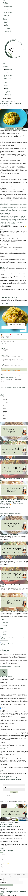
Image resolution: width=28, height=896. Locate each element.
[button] (21, 331)
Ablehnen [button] (7, 666)
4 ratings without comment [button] (13, 375)
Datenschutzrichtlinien (22, 801)
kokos (4, 417)
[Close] (1, 852)
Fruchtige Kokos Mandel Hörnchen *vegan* (13, 612)
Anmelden (14, 792)
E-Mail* (4, 787)
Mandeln (4, 403)
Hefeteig (4, 400)
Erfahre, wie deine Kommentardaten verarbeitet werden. (13, 387)
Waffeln (4, 408)
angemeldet (8, 379)
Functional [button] (2, 741)
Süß (7, 9)
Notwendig (3, 708)
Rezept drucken (20, 128)
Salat (4, 405)
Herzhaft (8, 11)
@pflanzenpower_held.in (5, 370)
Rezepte (5, 5)
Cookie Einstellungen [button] (13, 666)
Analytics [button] (2, 755)
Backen (6, 8)
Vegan (4, 406)
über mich (5, 2)
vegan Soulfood (8, 6)
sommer (4, 418)
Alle (3, 396)
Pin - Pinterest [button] (13, 334)
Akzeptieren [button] (2, 666)
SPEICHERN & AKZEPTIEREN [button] (6, 776)
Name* (4, 783)
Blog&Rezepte (6, 3)
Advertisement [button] (3, 763)
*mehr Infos (2, 509)
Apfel (4, 398)
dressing (4, 412)
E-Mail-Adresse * (3, 882)
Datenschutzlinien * (7, 795)
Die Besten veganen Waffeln (9, 534)
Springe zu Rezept (9, 128)
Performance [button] (2, 748)
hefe (4, 415)
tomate (4, 420)
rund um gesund (7, 15)
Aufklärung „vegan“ (8, 12)
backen (4, 409)
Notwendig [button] (2, 707)
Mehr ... (19, 666)
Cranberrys (5, 399)
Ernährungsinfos (7, 13)
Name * (1, 879)
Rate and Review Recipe (7, 884)
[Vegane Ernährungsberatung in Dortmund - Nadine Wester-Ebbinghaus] (14, 637)
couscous (5, 411)
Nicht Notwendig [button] (3, 724)
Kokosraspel (5, 402)
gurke (4, 414)
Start (4, 0)
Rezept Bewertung (22, 334)
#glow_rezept (17, 370)
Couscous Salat (5, 560)
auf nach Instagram (4, 303)
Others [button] (1, 770)
